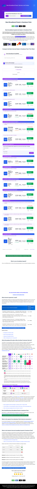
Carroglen (8, 487)
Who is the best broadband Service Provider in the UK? (13, 408)
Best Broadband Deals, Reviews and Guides (18, 5)
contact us (15, 40)
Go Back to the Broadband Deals (18, 294)
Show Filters (19, 69)
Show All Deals (32, 249)
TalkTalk (22, 397)
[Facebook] (16, 26)
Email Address (5, 151)
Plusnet (18, 396)
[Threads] (23, 26)
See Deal (29, 83)
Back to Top (26, 249)
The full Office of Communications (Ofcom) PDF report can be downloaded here (17, 406)
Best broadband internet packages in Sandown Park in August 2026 (15, 404)
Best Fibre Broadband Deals (8, 334)
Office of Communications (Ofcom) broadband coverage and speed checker (17, 441)
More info (28, 86)
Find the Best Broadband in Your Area (14, 13)
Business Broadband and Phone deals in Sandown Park (11, 413)
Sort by (18, 72)
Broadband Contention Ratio (8, 332)
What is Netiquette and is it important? (10, 337)
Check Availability (25, 15)
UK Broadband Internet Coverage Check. (11, 439)
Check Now (30, 57)
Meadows (31, 486)
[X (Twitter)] (20, 26)
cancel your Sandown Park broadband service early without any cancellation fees (16, 424)
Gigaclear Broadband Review (9, 336)
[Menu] (34, 5)
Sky (13, 396)
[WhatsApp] (13, 26)
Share (32, 86)
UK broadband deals (26, 486)
